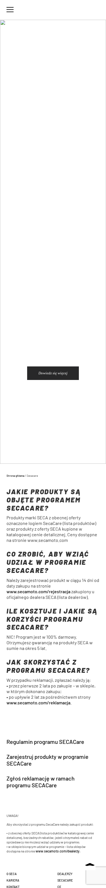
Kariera (13, 880)
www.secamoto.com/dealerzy (57, 851)
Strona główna (15, 475)
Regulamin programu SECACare (45, 741)
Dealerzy (64, 874)
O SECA (12, 874)
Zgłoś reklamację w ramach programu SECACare (41, 781)
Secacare (65, 880)
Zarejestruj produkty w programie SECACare (47, 760)
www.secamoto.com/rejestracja (38, 591)
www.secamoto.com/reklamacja (38, 702)
